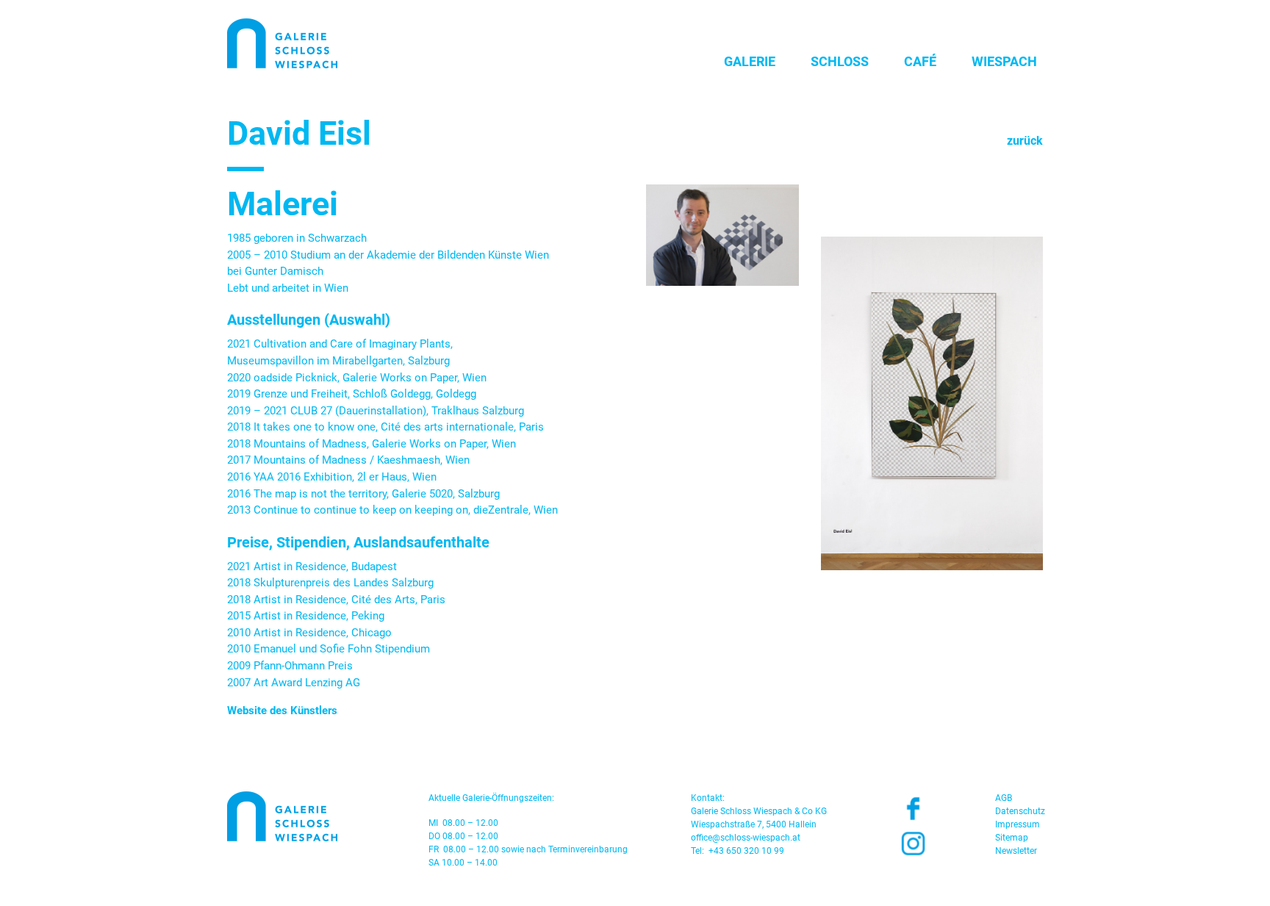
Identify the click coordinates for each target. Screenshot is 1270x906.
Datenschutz (1020, 811)
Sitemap (1011, 838)
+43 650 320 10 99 (746, 851)
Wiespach (1004, 61)
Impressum (1017, 824)
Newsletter (1016, 851)
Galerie (749, 61)
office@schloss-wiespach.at (745, 838)
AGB (1003, 798)
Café (920, 61)
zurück (1025, 141)
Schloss (840, 61)
